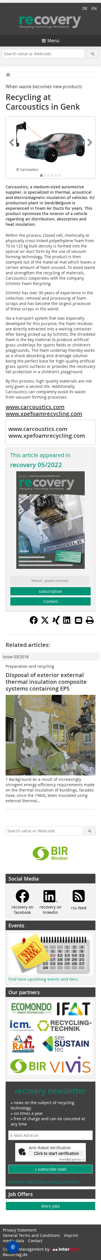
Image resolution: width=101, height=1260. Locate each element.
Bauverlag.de (15, 1254)
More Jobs (50, 1206)
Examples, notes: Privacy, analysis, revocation (43, 1181)
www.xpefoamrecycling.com (44, 413)
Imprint (71, 1235)
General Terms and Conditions (31, 1235)
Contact (35, 1240)
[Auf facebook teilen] (33, 622)
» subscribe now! (50, 1169)
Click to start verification (56, 1153)
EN (94, 8)
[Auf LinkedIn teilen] (67, 622)
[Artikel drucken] (89, 620)
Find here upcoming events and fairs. (43, 979)
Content (50, 601)
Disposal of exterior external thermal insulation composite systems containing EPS (46, 681)
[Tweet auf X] (44, 622)
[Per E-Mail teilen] (78, 620)
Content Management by (26, 1249)
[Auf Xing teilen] (56, 622)
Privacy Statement (19, 1230)
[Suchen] (92, 53)
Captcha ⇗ (71, 1159)
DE (85, 8)
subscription (50, 591)
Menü (53, 40)
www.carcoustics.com (35, 407)
